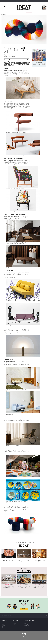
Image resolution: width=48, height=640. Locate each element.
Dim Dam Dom (26, 625)
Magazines (14, 623)
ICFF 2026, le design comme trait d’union (36, 65)
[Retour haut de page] (45, 615)
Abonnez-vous (24, 608)
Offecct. (12, 108)
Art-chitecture (18, 12)
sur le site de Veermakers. (14, 219)
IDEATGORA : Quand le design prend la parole (37, 56)
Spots (2, 626)
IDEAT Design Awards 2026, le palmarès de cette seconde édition (40, 51)
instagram (25, 634)
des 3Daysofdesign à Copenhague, (14, 506)
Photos (2, 628)
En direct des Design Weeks (9, 56)
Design (7, 12)
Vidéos (2, 627)
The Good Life (22, 0)
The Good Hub (26, 624)
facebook (5, 6)
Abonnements (14, 622)
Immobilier (11, 584)
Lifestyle (12, 12)
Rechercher (8, 6)
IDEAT (25, 623)
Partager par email (4, 14)
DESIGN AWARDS (29, 12)
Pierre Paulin (26, 70)
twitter (4, 6)
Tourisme (24, 12)
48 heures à (26, 584)
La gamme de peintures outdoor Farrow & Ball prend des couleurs (40, 60)
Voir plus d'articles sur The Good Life (24, 593)
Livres (14, 624)
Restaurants (41, 584)
